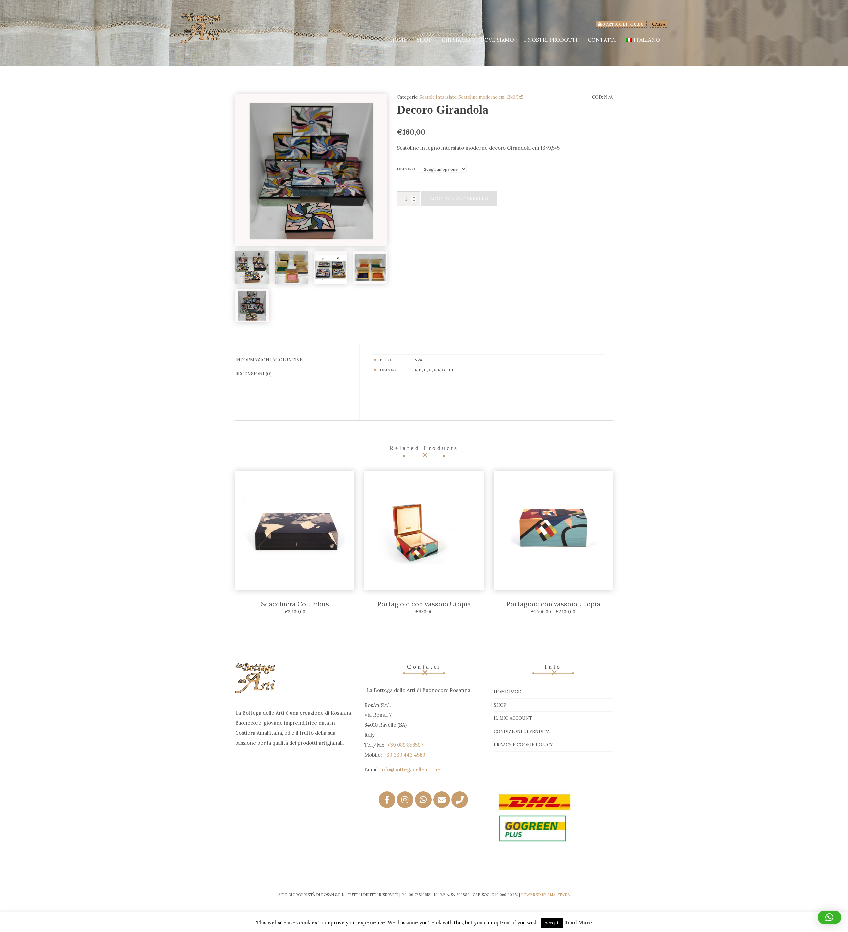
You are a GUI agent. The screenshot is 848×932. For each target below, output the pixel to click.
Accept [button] (552, 923)
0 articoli (622, 24)
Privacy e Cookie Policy (523, 745)
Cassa (658, 24)
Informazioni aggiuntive (269, 360)
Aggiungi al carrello (459, 199)
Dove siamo (497, 39)
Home (398, 39)
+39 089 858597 (405, 745)
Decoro (406, 168)
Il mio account (513, 718)
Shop (424, 39)
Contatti (602, 39)
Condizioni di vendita (522, 731)
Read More (578, 922)
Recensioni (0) (253, 374)
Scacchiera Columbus (295, 604)
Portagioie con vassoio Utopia (424, 604)
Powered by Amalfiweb (545, 894)
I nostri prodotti (551, 39)
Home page (507, 692)
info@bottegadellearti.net (411, 769)
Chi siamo (456, 39)
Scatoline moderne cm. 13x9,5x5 (490, 97)
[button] (829, 917)
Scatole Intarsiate (437, 97)
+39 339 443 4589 (404, 755)
